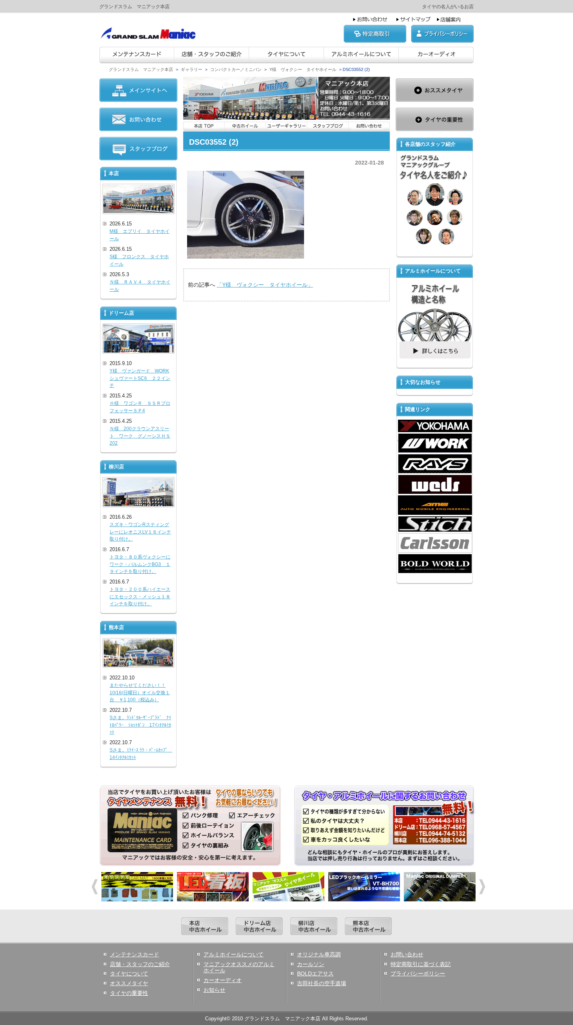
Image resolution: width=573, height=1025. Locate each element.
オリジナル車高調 (319, 954)
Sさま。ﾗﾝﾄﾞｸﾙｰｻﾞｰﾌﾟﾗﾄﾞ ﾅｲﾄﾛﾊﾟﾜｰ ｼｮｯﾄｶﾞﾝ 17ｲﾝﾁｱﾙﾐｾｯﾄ (140, 725)
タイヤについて (129, 973)
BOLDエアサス (315, 973)
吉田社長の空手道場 (321, 983)
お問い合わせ (407, 954)
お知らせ (214, 990)
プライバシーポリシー (418, 973)
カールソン (310, 964)
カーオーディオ (222, 980)
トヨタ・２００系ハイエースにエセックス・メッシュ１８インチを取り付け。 (140, 596)
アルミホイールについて (233, 954)
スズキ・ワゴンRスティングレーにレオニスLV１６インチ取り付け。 (140, 532)
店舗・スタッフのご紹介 (140, 964)
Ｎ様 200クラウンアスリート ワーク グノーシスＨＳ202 (140, 436)
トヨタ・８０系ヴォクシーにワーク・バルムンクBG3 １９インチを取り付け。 (140, 564)
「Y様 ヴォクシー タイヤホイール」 (265, 285)
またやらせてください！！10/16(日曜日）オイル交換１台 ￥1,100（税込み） (140, 692)
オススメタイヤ (129, 983)
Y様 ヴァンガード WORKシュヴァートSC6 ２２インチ (140, 378)
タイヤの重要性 (129, 993)
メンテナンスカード (134, 954)
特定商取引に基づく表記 (421, 964)
